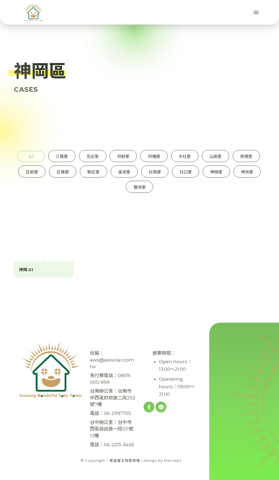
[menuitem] (244, 12)
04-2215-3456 (119, 444)
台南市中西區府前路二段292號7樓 (112, 397)
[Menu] (255, 12)
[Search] (244, 12)
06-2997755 (117, 413)
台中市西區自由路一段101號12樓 (111, 429)
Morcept (172, 460)
